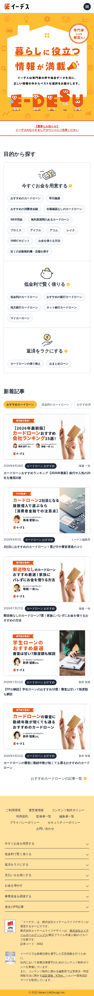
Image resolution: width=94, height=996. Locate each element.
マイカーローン (20, 318)
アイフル (35, 230)
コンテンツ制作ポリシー (68, 810)
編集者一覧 (66, 816)
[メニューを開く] (87, 6)
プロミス (15, 230)
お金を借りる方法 (49, 240)
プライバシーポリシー (24, 822)
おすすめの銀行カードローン (64, 297)
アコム (54, 230)
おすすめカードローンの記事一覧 (56, 778)
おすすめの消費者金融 (24, 209)
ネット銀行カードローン (62, 307)
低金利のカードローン (24, 297)
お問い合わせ (45, 828)
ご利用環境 (13, 810)
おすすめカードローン (20, 404)
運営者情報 (36, 810)
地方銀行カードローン (24, 307)
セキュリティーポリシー (64, 822)
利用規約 (22, 816)
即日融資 (54, 198)
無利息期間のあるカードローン (50, 219)
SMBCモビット (20, 240)
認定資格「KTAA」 (53, 975)
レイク (71, 230)
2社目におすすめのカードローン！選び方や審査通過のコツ (43, 546)
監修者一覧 (43, 816)
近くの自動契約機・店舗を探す (29, 251)
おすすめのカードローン (25, 198)
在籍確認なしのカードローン (64, 209)
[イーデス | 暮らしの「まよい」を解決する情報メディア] (16, 8)
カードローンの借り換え (25, 363)
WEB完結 (16, 219)
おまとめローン (58, 363)
